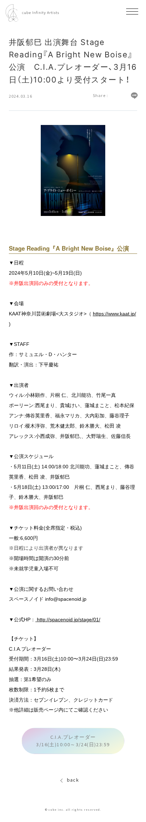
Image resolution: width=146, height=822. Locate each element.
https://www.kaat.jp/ (114, 313)
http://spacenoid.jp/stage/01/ (67, 619)
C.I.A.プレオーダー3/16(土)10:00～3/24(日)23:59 (73, 741)
